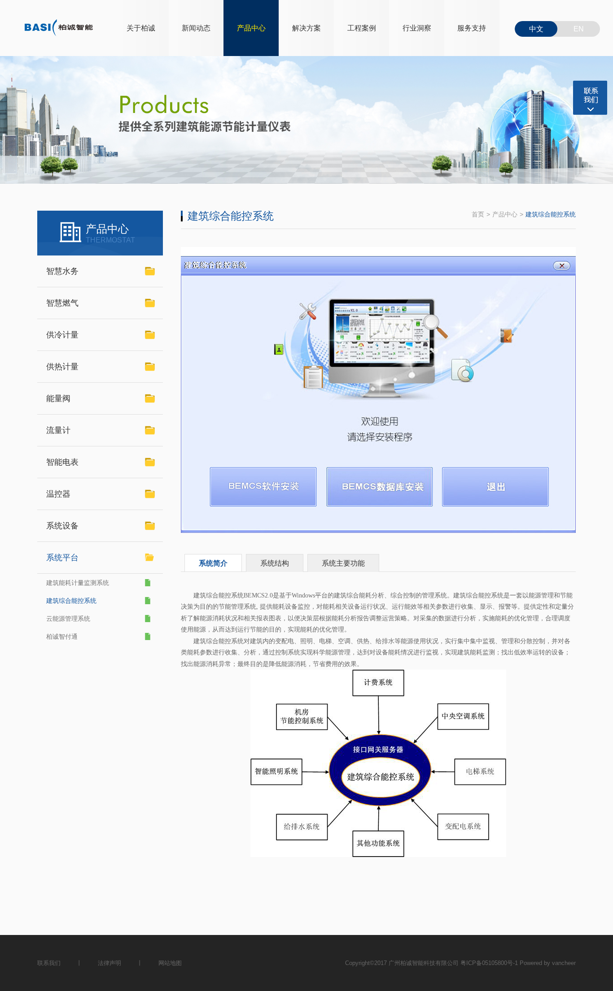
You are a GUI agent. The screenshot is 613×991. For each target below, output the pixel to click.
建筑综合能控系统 (71, 600)
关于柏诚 (141, 28)
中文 (536, 29)
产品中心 (251, 28)
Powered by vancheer (548, 963)
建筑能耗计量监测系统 (77, 582)
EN (579, 29)
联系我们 (49, 963)
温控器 (58, 493)
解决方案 (306, 28)
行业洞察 (417, 28)
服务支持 (471, 28)
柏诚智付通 (62, 636)
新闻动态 (196, 28)
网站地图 (170, 963)
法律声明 (109, 963)
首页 (478, 214)
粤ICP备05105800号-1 (489, 963)
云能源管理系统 (68, 618)
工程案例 (361, 28)
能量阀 (58, 398)
